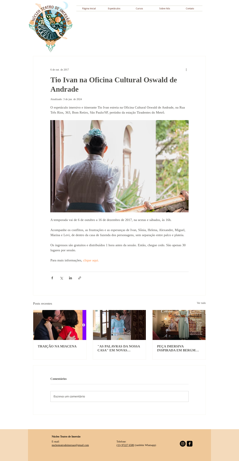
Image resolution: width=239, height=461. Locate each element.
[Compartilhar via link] (79, 278)
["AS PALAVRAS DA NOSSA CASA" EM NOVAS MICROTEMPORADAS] (119, 325)
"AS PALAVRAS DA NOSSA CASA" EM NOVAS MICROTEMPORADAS (118, 348)
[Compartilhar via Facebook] (52, 278)
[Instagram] (183, 444)
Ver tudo (201, 303)
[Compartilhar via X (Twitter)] (61, 278)
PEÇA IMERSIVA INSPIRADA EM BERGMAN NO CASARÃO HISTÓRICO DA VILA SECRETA (178, 348)
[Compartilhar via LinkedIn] (70, 278)
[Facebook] (190, 444)
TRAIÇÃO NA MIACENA (57, 346)
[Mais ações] (186, 69)
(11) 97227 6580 (125, 445)
